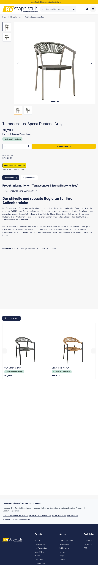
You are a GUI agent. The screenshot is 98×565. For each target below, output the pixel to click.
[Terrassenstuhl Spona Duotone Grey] (54, 63)
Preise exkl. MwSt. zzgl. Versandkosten (17, 134)
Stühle (37, 540)
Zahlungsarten (65, 548)
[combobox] (58, 9)
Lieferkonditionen (66, 540)
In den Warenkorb (64, 146)
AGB (85, 548)
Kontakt (62, 552)
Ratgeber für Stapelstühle (40, 515)
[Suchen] (73, 9)
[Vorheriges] (18, 63)
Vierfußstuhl (72, 515)
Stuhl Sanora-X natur (60, 368)
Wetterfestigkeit (59, 515)
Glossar (62, 560)
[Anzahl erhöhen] (28, 146)
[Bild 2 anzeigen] (28, 110)
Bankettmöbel (40, 544)
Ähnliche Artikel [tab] (11, 318)
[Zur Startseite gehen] (20, 9)
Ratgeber (63, 556)
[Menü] (81, 9)
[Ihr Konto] (87, 9)
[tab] (10, 177)
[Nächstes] (91, 63)
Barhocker (39, 560)
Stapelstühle (39, 552)
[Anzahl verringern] (5, 146)
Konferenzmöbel (41, 548)
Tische (37, 556)
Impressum (88, 540)
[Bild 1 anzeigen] (18, 110)
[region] (49, 68)
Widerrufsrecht (65, 544)
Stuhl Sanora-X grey (12, 368)
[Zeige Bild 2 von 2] (58, 101)
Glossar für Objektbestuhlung (15, 515)
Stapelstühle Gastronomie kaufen (17, 519)
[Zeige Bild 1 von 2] (53, 101)
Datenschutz (88, 544)
